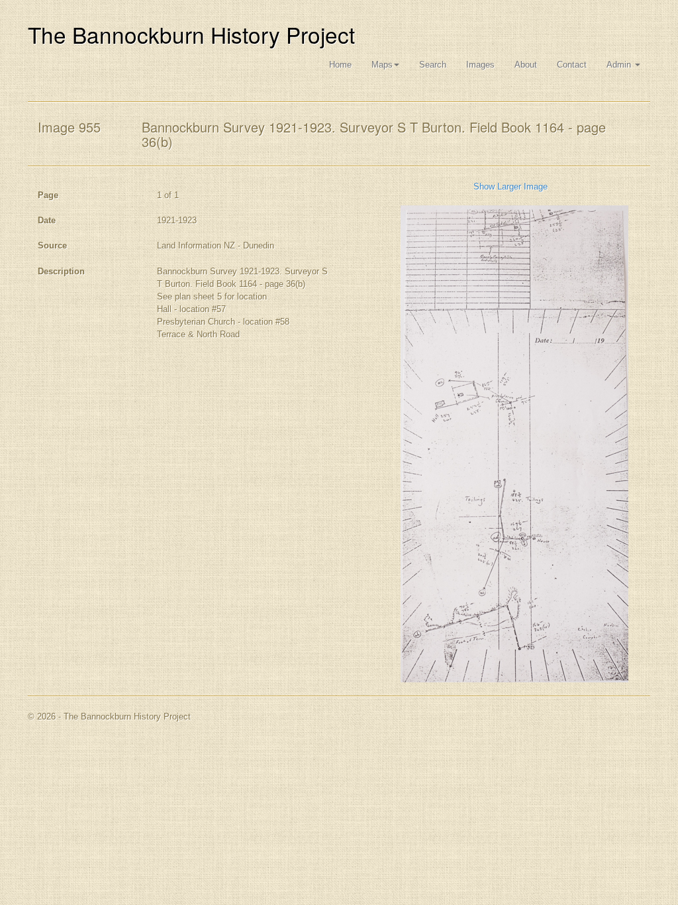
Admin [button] (620, 65)
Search (432, 65)
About (525, 65)
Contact (572, 65)
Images (480, 65)
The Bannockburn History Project (191, 34)
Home (340, 65)
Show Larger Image (510, 186)
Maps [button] (382, 65)
